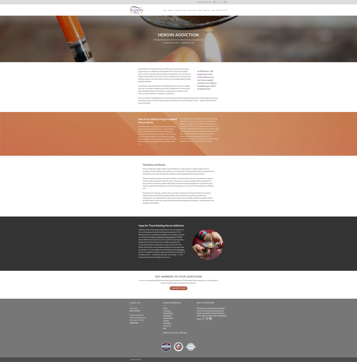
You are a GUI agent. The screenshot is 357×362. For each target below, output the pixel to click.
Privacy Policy (173, 333)
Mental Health (192, 10)
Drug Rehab (167, 316)
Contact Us (167, 326)
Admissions (206, 10)
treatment (180, 250)
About (164, 10)
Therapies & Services (181, 10)
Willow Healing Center (209, 316)
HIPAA (165, 333)
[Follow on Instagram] (207, 318)
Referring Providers (202, 2)
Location (199, 10)
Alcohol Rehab (168, 313)
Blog (210, 2)
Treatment (171, 10)
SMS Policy (183, 333)
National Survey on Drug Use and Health (167, 98)
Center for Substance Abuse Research (163, 237)
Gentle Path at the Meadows (211, 311)
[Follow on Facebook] (203, 318)
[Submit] (225, 2)
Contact (213, 10)
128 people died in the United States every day (164, 86)
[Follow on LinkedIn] (210, 318)
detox (157, 250)
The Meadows (201, 308)
